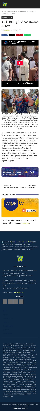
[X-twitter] (15, 301)
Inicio (3, 11)
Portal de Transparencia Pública (22, 242)
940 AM (5, 322)
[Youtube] (21, 301)
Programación (8, 326)
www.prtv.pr (25, 223)
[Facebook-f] (5, 301)
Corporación (7, 333)
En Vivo (5, 315)
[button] (37, 3)
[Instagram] (10, 301)
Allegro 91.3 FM (8, 318)
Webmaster (26, 406)
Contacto (24, 408)
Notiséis (9, 11)
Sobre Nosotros (17, 408)
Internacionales (18, 11)
